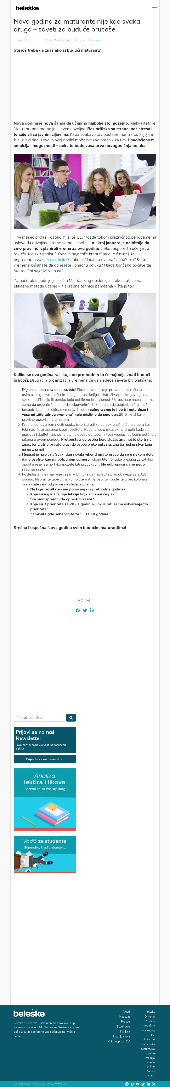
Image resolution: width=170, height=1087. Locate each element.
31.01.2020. (34, 40)
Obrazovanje (95, 40)
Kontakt (149, 1012)
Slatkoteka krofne (148, 1051)
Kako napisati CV (119, 1041)
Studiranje (123, 1027)
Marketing (148, 1030)
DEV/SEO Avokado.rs (57, 1084)
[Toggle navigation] (154, 7)
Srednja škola (121, 1036)
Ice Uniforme (149, 1037)
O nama (149, 1017)
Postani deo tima (149, 1023)
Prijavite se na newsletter (45, 759)
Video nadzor (150, 1073)
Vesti (126, 1012)
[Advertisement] (85, 86)
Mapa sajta (148, 1044)
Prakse (125, 1022)
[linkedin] (92, 610)
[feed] (154, 1084)
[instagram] (127, 1084)
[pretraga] (71, 717)
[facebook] (78, 610)
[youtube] (137, 1084)
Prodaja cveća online (150, 1062)
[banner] (45, 854)
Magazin (124, 1017)
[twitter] (85, 610)
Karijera (125, 1032)
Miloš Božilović (62, 40)
